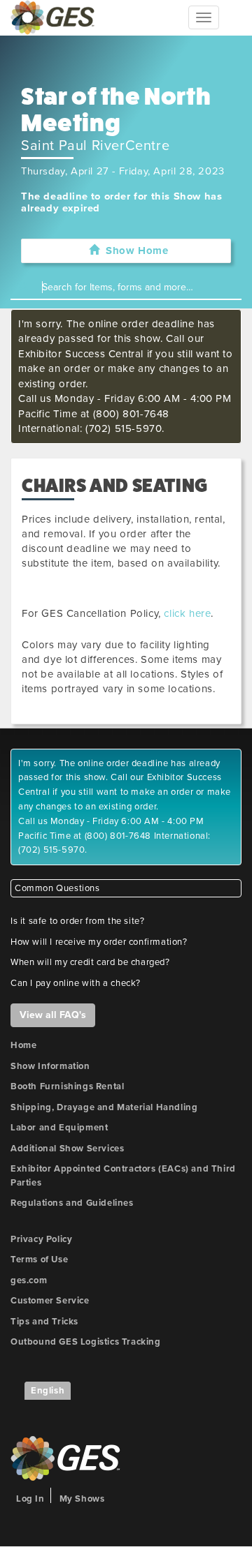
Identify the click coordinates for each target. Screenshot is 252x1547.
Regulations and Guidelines (72, 1203)
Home (23, 1045)
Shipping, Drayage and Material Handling (103, 1107)
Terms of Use (39, 1259)
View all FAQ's (53, 1015)
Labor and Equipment (59, 1127)
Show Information (50, 1066)
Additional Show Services (67, 1148)
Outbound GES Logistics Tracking (85, 1341)
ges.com (28, 1280)
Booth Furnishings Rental (67, 1086)
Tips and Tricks (44, 1321)
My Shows (82, 1498)
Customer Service (50, 1300)
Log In (30, 1498)
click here (187, 613)
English (47, 1390)
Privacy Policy (41, 1239)
